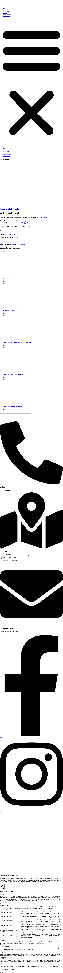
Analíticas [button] (2, 951)
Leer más (5, 281)
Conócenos (6, 11)
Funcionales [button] (3, 939)
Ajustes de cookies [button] (5, 883)
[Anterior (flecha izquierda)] (0, 972)
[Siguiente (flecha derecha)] (2, 972)
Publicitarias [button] (3, 957)
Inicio (4, 8)
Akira (38, 221)
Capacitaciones (7, 14)
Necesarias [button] (3, 902)
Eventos (5, 13)
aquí (29, 226)
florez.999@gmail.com (24, 223)
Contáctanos (6, 16)
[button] (31, 82)
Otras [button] (1, 963)
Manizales (44, 217)
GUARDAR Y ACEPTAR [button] (7, 969)
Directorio (6, 10)
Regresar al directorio (9, 209)
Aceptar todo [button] (13, 883)
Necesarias (5, 903)
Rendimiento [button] (3, 945)
